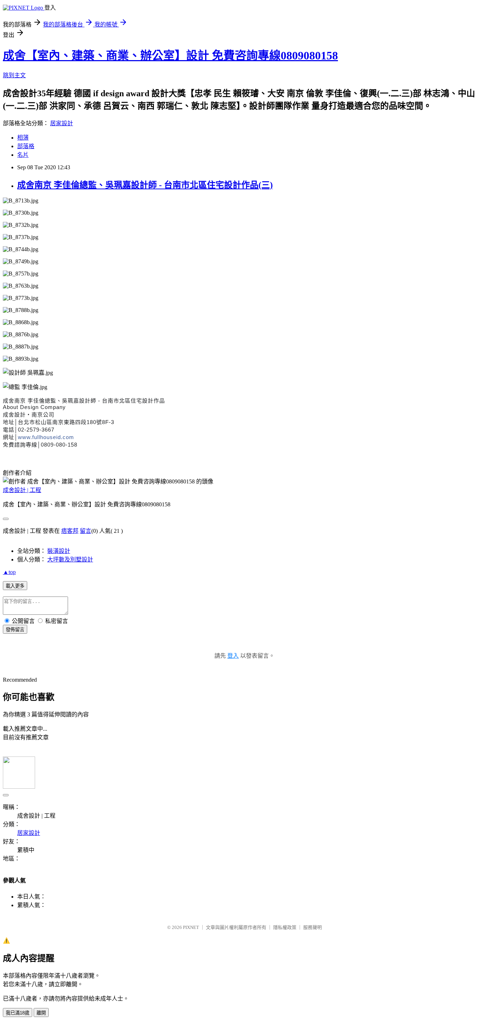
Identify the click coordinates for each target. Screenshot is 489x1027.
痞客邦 (69, 531)
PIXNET (191, 927)
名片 (23, 155)
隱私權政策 (284, 927)
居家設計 (61, 123)
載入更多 (15, 586)
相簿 (23, 138)
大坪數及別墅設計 (70, 559)
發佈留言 (15, 629)
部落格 (25, 146)
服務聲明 (312, 927)
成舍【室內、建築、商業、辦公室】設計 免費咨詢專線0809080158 (170, 55)
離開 (41, 1013)
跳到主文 (14, 75)
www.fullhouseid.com (46, 437)
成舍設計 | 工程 (22, 490)
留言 (85, 531)
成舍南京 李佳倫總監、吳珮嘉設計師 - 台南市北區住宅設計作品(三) (145, 185)
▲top (9, 572)
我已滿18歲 (17, 1013)
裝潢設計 (58, 551)
